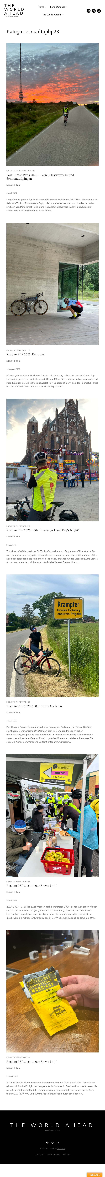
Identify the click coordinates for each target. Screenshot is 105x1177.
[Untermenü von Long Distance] (66, 7)
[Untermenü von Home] (45, 7)
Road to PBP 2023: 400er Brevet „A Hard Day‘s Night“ (42, 530)
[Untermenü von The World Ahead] (62, 14)
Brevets (10, 171)
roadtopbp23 (28, 171)
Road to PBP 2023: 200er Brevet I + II (31, 1062)
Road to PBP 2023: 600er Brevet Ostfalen (34, 706)
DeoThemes (61, 1149)
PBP (18, 171)
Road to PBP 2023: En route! (25, 354)
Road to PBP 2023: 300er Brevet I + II (31, 886)
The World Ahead (14, 9)
